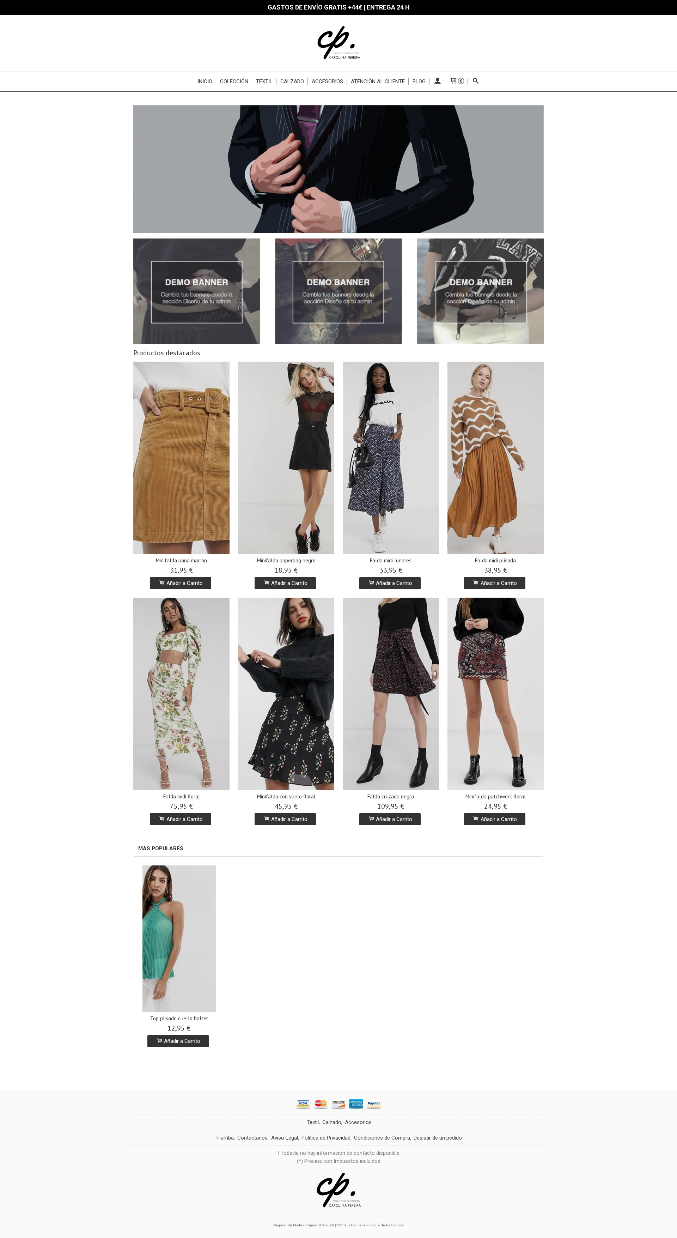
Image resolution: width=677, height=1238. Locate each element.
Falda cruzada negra (390, 796)
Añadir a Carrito (184, 583)
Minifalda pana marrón (181, 560)
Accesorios (327, 81)
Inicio (204, 81)
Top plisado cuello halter (179, 1018)
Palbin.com (395, 1225)
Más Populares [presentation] (160, 848)
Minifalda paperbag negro (286, 560)
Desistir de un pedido (438, 1138)
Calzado (292, 81)
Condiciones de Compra (382, 1138)
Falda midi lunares (390, 560)
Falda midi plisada (495, 560)
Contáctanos (252, 1138)
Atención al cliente (378, 81)
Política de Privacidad (325, 1138)
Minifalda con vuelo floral (286, 796)
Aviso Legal (284, 1138)
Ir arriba (225, 1138)
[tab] (160, 848)
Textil (264, 81)
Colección (234, 81)
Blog (419, 81)
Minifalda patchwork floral (495, 796)
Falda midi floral (181, 796)
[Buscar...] (476, 81)
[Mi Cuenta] (437, 81)
